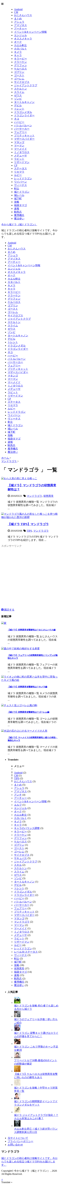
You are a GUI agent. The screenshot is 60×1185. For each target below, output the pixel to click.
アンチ (18, 794)
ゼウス (18, 95)
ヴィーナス (20, 185)
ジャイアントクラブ (25, 85)
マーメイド (20, 149)
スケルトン (20, 88)
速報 (16, 208)
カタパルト (20, 48)
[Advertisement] (30, 578)
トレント (19, 108)
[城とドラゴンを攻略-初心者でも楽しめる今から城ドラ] (17, 1002)
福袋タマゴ (20, 205)
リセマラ (19, 171)
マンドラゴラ (34, 496)
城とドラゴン (21, 191)
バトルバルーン (23, 125)
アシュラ (19, 22)
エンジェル (20, 35)
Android (18, 9)
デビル (18, 105)
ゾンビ (18, 98)
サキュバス (20, 858)
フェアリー (20, 132)
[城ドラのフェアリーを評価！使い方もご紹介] (17, 1016)
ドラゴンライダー (24, 115)
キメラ (18, 52)
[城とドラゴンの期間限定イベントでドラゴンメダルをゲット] (17, 1098)
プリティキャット (24, 135)
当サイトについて (18, 1138)
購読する (9, 609)
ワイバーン (20, 181)
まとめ (18, 18)
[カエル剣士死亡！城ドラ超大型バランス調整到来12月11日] (17, 1125)
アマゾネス (20, 25)
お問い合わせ (15, 1144)
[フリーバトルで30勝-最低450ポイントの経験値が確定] (17, 1057)
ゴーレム (19, 78)
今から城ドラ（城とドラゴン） (19, 224)
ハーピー (19, 122)
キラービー (20, 58)
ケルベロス (20, 68)
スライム (19, 92)
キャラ (18, 55)
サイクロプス (21, 82)
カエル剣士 (20, 45)
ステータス (20, 168)
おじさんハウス (23, 15)
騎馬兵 (18, 212)
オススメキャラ (23, 38)
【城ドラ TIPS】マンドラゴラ (28, 524)
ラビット (19, 159)
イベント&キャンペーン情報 (30, 32)
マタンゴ (19, 142)
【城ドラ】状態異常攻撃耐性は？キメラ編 (27, 687)
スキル (18, 865)
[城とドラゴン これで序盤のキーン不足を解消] (17, 1043)
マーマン (19, 145)
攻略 (16, 201)
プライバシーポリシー (20, 1141)
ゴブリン (19, 72)
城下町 (18, 198)
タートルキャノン (24, 102)
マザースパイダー (24, 138)
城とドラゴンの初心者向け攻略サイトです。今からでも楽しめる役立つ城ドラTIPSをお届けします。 (29, 1161)
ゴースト (19, 75)
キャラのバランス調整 (27, 828)
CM (16, 12)
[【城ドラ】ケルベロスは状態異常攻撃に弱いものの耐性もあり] (17, 1071)
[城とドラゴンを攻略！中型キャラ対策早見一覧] (17, 1084)
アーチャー (20, 28)
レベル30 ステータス (26, 951)
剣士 (16, 188)
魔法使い (19, 218)
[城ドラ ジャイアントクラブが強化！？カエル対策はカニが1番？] (17, 1112)
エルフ (18, 804)
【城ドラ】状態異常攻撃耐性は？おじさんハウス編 (32, 630)
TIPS (29, 530)
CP (15, 165)
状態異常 (48, 496)
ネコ (16, 118)
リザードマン (21, 162)
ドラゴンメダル (23, 112)
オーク (18, 42)
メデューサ (20, 155)
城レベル (19, 195)
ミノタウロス (21, 152)
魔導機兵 (19, 215)
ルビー (18, 175)
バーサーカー (21, 128)
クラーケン (20, 62)
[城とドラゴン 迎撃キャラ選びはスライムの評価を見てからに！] (17, 1030)
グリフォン (20, 65)
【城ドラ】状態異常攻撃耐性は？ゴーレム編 (28, 712)
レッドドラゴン (23, 178)
